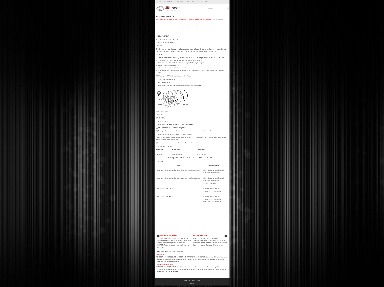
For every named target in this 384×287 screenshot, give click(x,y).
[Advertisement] (192, 28)
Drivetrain (175, 19)
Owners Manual (168, 2)
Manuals (158, 2)
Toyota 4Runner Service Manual (164, 19)
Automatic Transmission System (207, 19)
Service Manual (180, 2)
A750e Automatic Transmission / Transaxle (188, 19)
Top (193, 2)
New (188, 2)
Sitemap (200, 2)
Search (207, 2)
